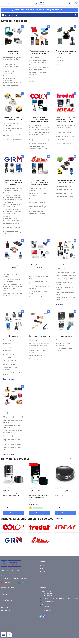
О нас (2, 591)
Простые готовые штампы (64, 340)
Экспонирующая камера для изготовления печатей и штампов (12, 59)
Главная (42, 565)
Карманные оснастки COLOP (65, 189)
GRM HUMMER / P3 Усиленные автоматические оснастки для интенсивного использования (12, 197)
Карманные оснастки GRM (64, 193)
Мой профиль (5, 604)
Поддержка (43, 571)
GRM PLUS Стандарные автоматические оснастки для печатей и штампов (12, 211)
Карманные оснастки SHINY (64, 196)
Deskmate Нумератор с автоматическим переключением (10, 348)
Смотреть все (61, 304)
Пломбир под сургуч (35, 355)
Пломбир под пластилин (37, 359)
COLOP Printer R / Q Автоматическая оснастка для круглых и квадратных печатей (39, 127)
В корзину (13, 513)
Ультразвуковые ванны (10, 85)
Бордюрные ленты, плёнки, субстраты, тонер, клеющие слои (38, 62)
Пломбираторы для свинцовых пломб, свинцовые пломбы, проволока (39, 345)
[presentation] (70, 458)
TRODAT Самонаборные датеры (66, 275)
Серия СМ (59, 57)
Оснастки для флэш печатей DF (13, 436)
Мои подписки (5, 610)
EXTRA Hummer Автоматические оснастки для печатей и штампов (12, 204)
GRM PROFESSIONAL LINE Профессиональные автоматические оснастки (11, 225)
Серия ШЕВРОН (61, 60)
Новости (42, 568)
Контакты (4, 594)
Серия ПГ (59, 64)
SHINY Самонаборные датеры (65, 279)
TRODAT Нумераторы (9, 360)
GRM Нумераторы (8, 354)
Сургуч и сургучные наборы (38, 340)
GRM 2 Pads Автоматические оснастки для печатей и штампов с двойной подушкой (12, 218)
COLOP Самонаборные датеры (65, 272)
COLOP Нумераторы (9, 357)
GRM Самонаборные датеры (65, 269)
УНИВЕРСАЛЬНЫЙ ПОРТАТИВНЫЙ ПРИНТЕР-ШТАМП (11, 73)
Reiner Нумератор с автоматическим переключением (9, 341)
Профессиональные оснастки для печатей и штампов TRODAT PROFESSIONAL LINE (66, 138)
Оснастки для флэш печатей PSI (13, 444)
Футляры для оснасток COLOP (38, 143)
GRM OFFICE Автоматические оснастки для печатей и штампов (12, 190)
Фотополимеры (34, 57)
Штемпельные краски (10, 271)
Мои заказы (4, 607)
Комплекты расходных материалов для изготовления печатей (39, 79)
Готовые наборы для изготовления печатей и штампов (10, 66)
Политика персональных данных (10, 578)
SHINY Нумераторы (9, 364)
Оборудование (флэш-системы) (13, 417)
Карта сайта (24, 578)
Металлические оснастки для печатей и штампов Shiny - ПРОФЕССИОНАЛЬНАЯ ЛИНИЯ (39, 200)
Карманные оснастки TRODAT (65, 186)
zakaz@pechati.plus (47, 601)
